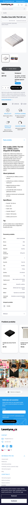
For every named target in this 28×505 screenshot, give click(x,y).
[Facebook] (3, 446)
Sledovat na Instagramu (15, 392)
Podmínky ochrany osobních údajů (10, 466)
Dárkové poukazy (6, 480)
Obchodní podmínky (6, 464)
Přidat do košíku (15, 87)
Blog (3, 471)
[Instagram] (6, 446)
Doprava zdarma (6, 482)
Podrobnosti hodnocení (21, 20)
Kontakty (4, 485)
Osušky (8, 306)
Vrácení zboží (5, 459)
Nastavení (14, 496)
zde (22, 492)
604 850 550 (8, 441)
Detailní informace (6, 99)
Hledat (24, 8)
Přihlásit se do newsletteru (9, 421)
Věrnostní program (6, 469)
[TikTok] (10, 446)
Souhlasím (14, 501)
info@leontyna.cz (9, 438)
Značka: (5, 24)
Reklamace (4, 461)
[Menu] (26, 5)
